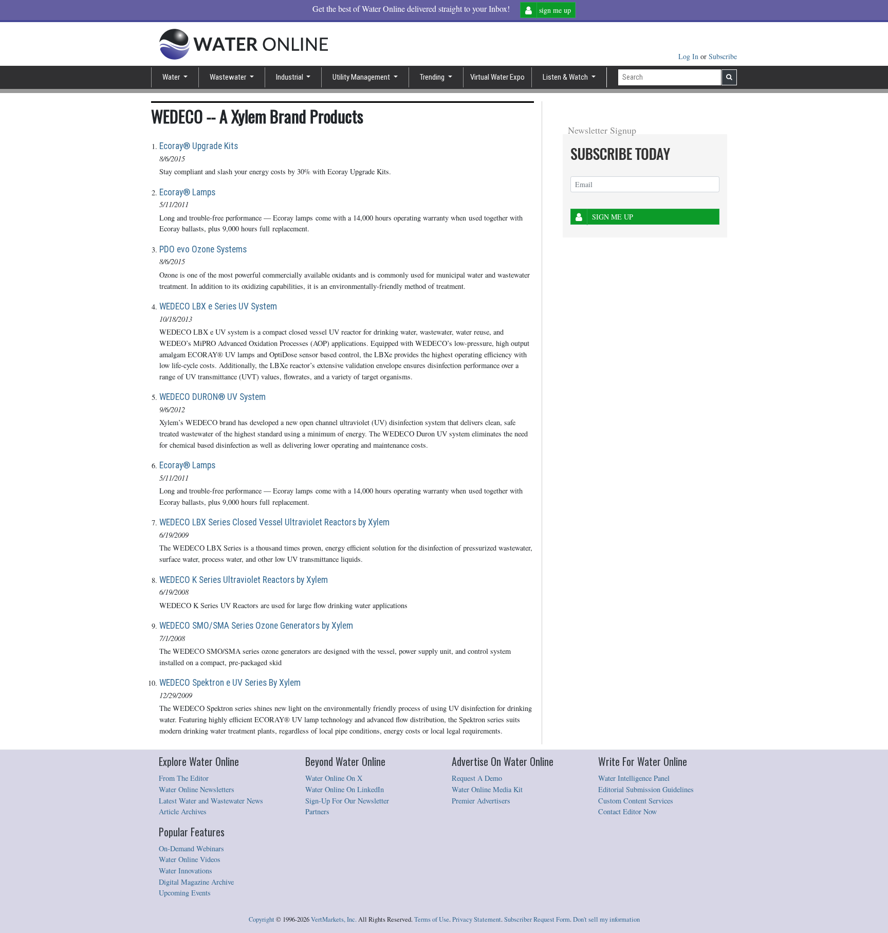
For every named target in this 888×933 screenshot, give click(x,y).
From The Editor (184, 778)
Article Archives (183, 811)
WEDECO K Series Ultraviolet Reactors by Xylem (243, 580)
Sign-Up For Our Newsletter (347, 801)
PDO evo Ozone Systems (203, 249)
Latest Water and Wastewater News (211, 801)
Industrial (290, 77)
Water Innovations (185, 870)
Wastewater (229, 77)
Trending (433, 77)
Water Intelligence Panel (634, 778)
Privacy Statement (476, 919)
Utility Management (362, 77)
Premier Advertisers (481, 801)
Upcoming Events (185, 893)
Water (171, 77)
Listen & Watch (566, 77)
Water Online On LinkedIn (344, 789)
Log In (689, 56)
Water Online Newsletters (196, 789)
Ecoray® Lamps (187, 192)
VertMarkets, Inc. (334, 919)
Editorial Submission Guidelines (646, 789)
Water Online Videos (189, 859)
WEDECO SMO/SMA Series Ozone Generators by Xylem (256, 625)
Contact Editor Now (627, 811)
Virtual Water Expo (497, 77)
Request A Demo (477, 778)
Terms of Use (431, 919)
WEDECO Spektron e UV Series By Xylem (230, 683)
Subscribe (723, 56)
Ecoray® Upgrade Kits (198, 146)
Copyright (261, 919)
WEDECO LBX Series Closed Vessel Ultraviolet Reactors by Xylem (274, 522)
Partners (317, 811)
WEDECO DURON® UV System (212, 397)
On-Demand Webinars (191, 848)
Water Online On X (333, 778)
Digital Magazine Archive (196, 882)
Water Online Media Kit (487, 789)
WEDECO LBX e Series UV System (218, 306)
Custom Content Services (635, 801)
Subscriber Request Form (537, 919)
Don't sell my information (606, 919)
